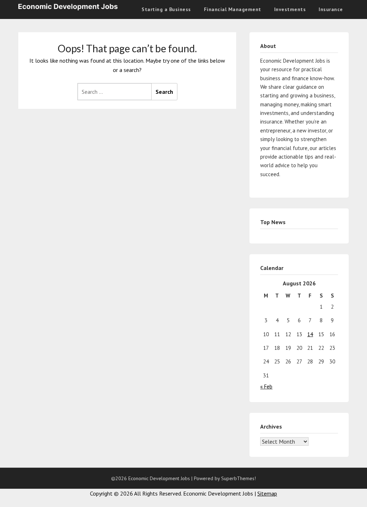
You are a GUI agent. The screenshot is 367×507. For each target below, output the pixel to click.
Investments (290, 9)
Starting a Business (166, 9)
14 (310, 334)
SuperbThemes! (238, 478)
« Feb (266, 386)
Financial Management (232, 9)
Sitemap (267, 493)
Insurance (331, 9)
